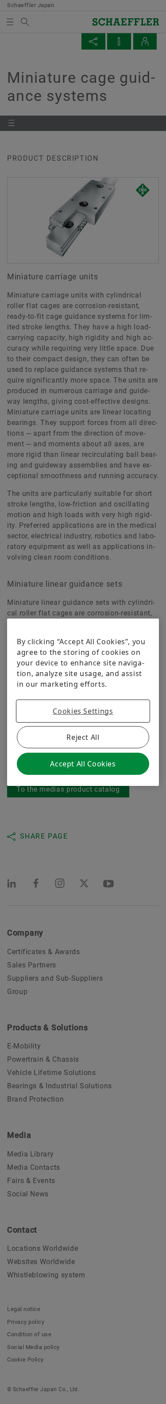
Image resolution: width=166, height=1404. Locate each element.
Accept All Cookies (83, 764)
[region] (83, 702)
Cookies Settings (83, 711)
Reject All (82, 737)
